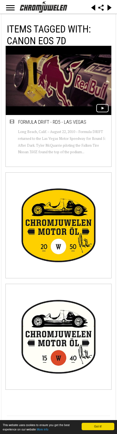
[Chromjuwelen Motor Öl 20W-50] (58, 225)
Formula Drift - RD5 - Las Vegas (52, 122)
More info (42, 429)
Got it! (98, 426)
